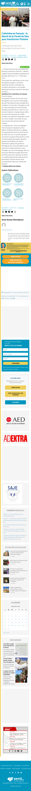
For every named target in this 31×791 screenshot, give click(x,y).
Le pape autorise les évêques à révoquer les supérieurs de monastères (18, 579)
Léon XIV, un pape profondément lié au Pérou (8, 645)
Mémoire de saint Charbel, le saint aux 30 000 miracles (18, 561)
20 (19, 622)
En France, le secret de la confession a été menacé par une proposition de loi (18, 570)
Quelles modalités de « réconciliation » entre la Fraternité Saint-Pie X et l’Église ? (18, 589)
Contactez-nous (26, 768)
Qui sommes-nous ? (7, 765)
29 (26, 625)
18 (12, 622)
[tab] (9, 729)
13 (19, 619)
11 (12, 619)
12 (15, 619)
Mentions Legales (5, 768)
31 (8, 628)
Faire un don (15, 256)
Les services (25, 765)
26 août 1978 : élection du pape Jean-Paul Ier (14, 525)
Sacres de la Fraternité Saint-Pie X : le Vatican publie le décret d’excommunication (18, 553)
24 (8, 625)
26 (15, 625)
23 (5, 625)
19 (15, 622)
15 (26, 619)
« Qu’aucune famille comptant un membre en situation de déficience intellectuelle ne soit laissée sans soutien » (14, 537)
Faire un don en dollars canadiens (15, 261)
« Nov (4, 632)
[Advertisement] (15, 279)
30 (5, 628)
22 (26, 622)
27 (19, 625)
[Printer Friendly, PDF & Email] (24, 67)
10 (8, 619)
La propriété (17, 765)
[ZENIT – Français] (8, 3)
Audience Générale (7, 9)
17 (8, 622)
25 (12, 625)
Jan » (8, 632)
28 (22, 625)
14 (22, 619)
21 (22, 622)
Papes (15, 9)
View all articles (7, 230)
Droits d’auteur (16, 768)
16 (5, 622)
